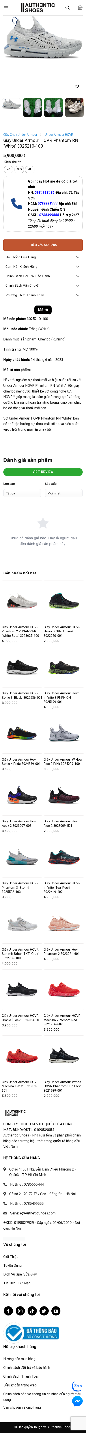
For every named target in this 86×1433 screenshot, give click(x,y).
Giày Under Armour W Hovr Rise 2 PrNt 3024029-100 (63, 726)
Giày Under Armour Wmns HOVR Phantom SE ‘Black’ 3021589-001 (62, 1051)
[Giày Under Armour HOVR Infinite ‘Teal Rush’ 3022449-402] (64, 821)
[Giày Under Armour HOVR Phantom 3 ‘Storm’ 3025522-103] (22, 822)
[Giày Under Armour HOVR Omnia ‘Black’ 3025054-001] (22, 954)
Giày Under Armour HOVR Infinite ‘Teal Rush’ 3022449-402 (62, 852)
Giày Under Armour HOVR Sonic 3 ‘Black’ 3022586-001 (22, 660)
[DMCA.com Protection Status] (14, 1203)
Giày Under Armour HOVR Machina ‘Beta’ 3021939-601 (20, 1051)
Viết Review (43, 436)
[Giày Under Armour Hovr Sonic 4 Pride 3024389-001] (22, 698)
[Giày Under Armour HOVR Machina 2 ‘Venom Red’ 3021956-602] (64, 954)
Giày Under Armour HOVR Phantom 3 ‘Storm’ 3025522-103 (20, 852)
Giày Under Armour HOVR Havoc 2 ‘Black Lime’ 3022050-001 (62, 596)
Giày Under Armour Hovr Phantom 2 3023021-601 (62, 916)
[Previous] (10, 37)
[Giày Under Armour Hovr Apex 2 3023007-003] (22, 760)
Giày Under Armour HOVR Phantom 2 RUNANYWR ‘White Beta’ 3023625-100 (20, 596)
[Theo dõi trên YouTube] (56, 1275)
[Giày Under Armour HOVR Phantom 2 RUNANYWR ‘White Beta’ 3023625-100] (22, 566)
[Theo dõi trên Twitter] (44, 1275)
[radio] (8, 134)
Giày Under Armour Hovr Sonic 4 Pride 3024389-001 (21, 726)
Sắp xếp (51, 448)
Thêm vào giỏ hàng (43, 209)
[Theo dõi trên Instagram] (20, 1275)
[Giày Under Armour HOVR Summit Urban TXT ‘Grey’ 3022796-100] (22, 888)
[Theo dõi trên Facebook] (8, 1275)
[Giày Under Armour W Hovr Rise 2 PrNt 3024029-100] (64, 698)
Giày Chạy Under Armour (20, 99)
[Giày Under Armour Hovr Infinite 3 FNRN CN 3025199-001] (64, 632)
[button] (6, 7)
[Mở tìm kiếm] (67, 7)
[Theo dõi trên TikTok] (32, 1275)
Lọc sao (9, 448)
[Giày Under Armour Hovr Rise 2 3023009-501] (64, 760)
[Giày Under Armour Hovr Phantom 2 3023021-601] (64, 888)
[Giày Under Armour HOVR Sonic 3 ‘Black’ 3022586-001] (22, 632)
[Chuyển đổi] (78, 222)
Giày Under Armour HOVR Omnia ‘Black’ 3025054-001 (21, 983)
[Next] (76, 37)
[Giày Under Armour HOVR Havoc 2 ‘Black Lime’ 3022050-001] (64, 566)
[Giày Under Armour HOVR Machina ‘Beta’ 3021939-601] (22, 1020)
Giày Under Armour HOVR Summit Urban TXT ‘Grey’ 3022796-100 (20, 918)
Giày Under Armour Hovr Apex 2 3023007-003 (19, 788)
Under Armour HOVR (59, 99)
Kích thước (13, 127)
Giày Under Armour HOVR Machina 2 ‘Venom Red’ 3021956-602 (62, 985)
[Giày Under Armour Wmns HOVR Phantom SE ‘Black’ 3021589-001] (64, 1020)
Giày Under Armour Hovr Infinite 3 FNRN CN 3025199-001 (61, 662)
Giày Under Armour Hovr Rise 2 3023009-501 (61, 788)
